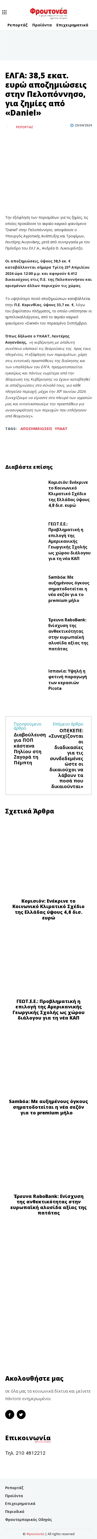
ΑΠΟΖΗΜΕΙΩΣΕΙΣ (36, 428)
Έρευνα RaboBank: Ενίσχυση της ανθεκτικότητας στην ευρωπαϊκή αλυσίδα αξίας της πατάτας (68, 634)
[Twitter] (22, 139)
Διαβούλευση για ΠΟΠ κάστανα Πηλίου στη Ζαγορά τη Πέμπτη (30, 748)
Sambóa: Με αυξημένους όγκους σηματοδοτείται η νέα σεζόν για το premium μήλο (68, 588)
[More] (34, 139)
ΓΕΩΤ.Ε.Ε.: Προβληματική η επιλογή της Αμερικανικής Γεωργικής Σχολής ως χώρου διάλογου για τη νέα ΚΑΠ (69, 541)
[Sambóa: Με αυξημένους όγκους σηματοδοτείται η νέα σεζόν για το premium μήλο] (24, 590)
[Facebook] (10, 139)
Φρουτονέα (35, 1534)
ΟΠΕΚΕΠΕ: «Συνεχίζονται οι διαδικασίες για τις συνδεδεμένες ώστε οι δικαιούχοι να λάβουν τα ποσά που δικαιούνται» (65, 758)
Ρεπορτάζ (24, 127)
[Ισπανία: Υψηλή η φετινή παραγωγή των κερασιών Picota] (24, 680)
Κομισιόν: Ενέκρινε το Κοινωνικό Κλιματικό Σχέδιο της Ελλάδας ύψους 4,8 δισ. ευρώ (69, 493)
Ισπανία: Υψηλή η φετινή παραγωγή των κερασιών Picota (67, 679)
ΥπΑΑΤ (61, 428)
